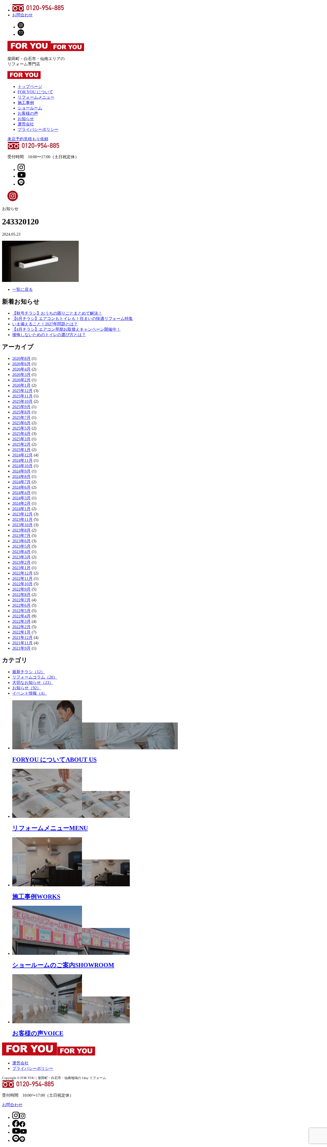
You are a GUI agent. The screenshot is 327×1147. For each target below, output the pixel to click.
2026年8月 (21, 358)
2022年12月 (22, 573)
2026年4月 (21, 369)
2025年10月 (22, 401)
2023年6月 (21, 541)
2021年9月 (21, 648)
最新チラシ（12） (28, 672)
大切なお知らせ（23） (32, 682)
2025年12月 (22, 390)
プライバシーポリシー (38, 129)
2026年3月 (21, 374)
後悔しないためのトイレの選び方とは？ (49, 334)
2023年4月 (21, 551)
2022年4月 (21, 616)
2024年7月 (21, 482)
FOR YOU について (35, 92)
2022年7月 (21, 600)
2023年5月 (21, 546)
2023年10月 (22, 525)
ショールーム (30, 108)
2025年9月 (21, 407)
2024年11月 (22, 460)
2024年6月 (21, 487)
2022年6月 (21, 605)
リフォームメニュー (36, 97)
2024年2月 (21, 503)
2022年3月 (21, 621)
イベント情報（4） (29, 693)
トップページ (30, 86)
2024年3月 (21, 498)
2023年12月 (22, 514)
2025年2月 (21, 444)
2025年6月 (21, 423)
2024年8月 (21, 476)
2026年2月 (21, 380)
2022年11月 (22, 578)
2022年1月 (21, 632)
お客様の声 (28, 113)
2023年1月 (21, 568)
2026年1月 (21, 385)
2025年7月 (21, 417)
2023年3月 (21, 557)
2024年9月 (21, 471)
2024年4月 (21, 492)
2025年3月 (21, 439)
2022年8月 (21, 594)
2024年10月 (22, 466)
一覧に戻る (22, 289)
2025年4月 (21, 433)
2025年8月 (21, 412)
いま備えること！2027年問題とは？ (45, 324)
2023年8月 (21, 530)
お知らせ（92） (26, 688)
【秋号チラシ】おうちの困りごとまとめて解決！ (57, 313)
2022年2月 (21, 627)
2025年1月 (21, 450)
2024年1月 (21, 509)
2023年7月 (21, 535)
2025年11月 (22, 396)
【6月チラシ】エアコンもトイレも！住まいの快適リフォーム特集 (72, 318)
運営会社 (26, 124)
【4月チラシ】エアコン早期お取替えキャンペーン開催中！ (66, 329)
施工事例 (26, 102)
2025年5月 (21, 428)
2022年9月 (21, 589)
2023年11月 (22, 519)
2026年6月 (21, 364)
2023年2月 (21, 562)
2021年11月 (22, 643)
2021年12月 (22, 637)
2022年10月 (22, 584)
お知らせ (26, 119)
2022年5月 (21, 611)
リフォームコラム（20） (34, 677)
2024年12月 (22, 455)
